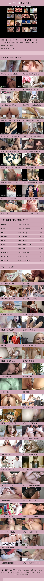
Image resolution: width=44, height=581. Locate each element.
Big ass (11, 49)
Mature (5, 49)
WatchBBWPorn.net (13, 570)
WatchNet (24, 2)
